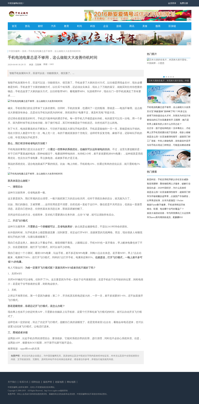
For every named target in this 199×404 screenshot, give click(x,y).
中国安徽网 (14, 51)
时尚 (79, 26)
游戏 (118, 26)
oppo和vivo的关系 (29, 348)
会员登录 (172, 3)
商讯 (131, 26)
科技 (92, 26)
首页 (14, 26)
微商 (157, 26)
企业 (105, 26)
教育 (66, 26)
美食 (144, 26)
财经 (40, 26)
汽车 (53, 26)
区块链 (172, 26)
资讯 (27, 26)
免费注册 (184, 3)
